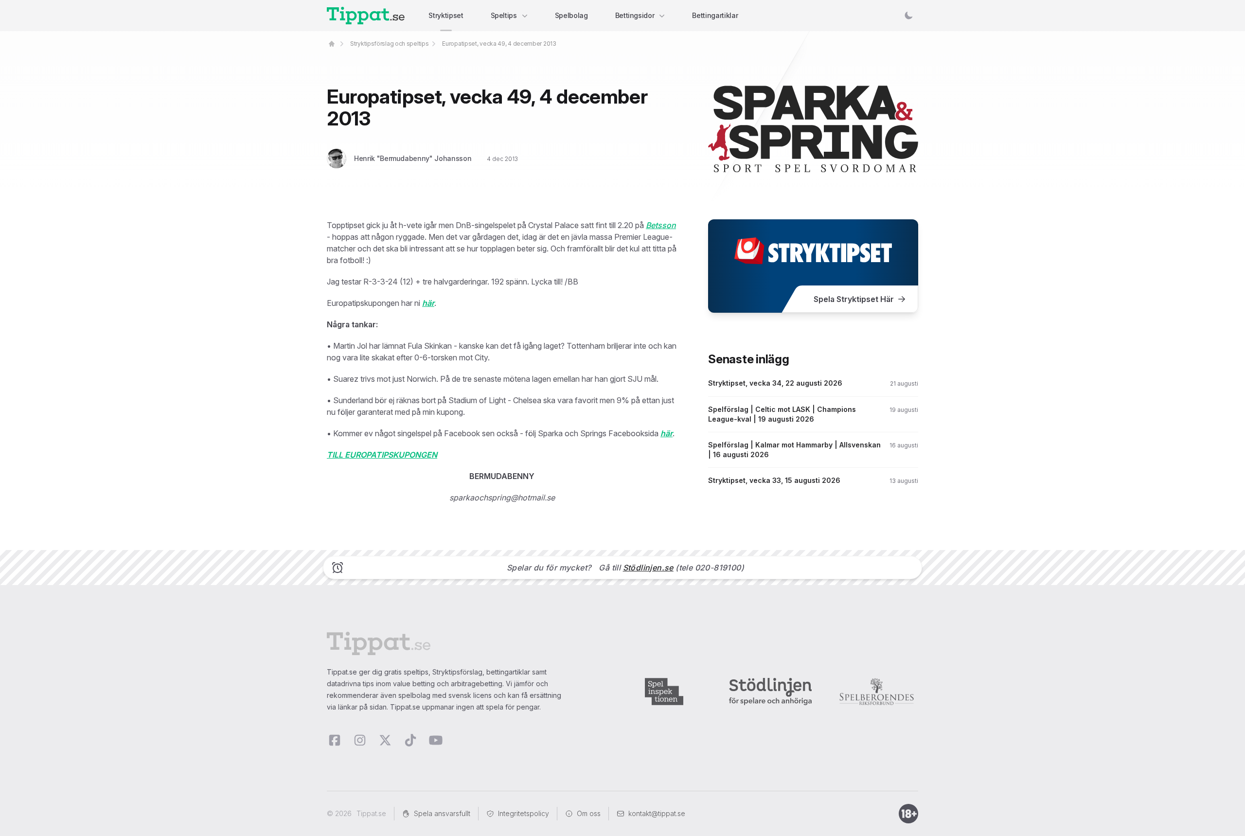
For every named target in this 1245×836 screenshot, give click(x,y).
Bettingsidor (635, 15)
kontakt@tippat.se (656, 813)
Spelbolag (571, 15)
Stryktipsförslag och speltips (389, 43)
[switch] (908, 15)
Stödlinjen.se (648, 567)
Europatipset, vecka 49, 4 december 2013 (499, 43)
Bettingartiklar (715, 15)
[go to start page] (332, 44)
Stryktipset (445, 15)
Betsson (661, 225)
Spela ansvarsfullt (442, 813)
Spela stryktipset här (854, 299)
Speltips (504, 15)
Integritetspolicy (523, 813)
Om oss (589, 813)
